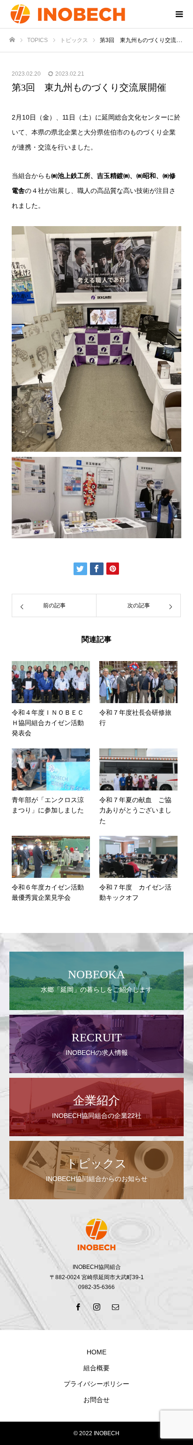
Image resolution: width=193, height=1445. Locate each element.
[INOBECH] (87, 14)
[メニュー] (179, 14)
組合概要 (96, 1368)
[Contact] (115, 1306)
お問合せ (96, 1399)
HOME (96, 1352)
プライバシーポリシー (96, 1384)
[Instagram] (96, 1306)
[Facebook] (77, 1306)
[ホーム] (12, 40)
